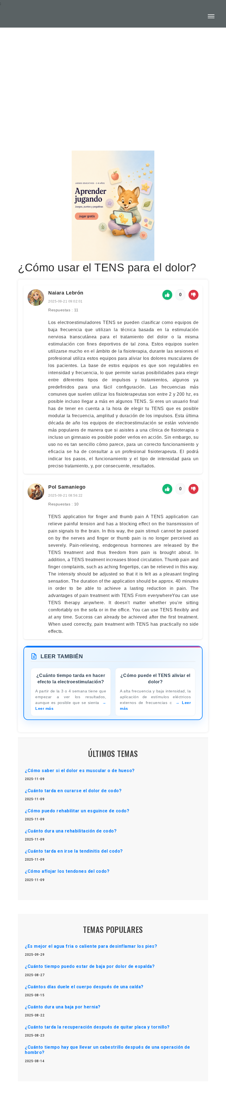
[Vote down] (193, 295)
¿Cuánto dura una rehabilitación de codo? (71, 831)
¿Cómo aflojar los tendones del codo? (67, 871)
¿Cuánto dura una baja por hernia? (63, 1007)
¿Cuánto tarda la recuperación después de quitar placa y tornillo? (97, 1027)
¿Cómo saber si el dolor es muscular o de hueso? (80, 770)
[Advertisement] (113, 76)
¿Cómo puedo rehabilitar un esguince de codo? (77, 810)
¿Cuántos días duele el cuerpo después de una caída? (84, 986)
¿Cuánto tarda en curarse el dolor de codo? (73, 790)
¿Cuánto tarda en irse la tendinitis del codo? (74, 851)
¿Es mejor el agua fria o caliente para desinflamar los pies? (91, 946)
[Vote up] (167, 295)
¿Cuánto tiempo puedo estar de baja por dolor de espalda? (90, 966)
